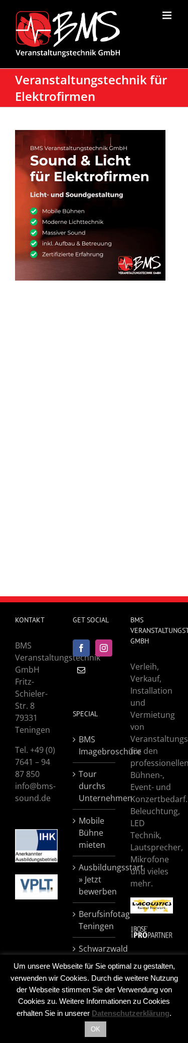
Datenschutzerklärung (130, 1013)
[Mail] (81, 670)
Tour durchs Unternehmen (94, 786)
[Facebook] (81, 648)
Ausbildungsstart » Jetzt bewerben (94, 879)
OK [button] (95, 1029)
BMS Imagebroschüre (94, 745)
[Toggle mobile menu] (167, 15)
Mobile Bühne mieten (92, 832)
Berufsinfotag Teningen (94, 920)
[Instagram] (103, 648)
